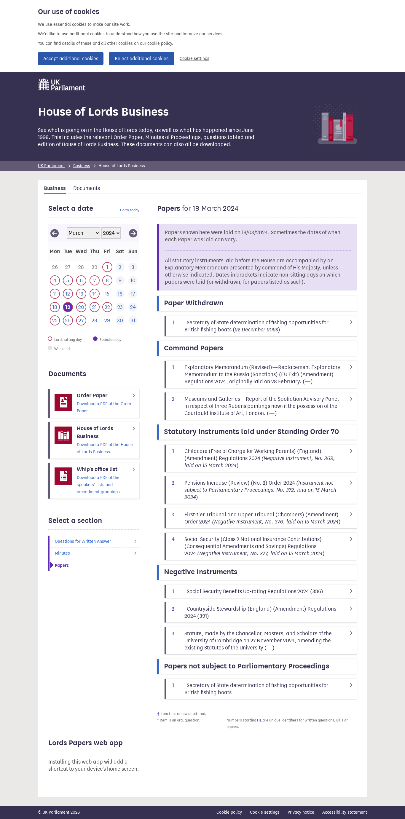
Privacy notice (301, 812)
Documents (86, 188)
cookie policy (159, 43)
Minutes (62, 553)
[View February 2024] (54, 233)
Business (81, 165)
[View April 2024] (133, 233)
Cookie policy (229, 812)
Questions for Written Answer (83, 541)
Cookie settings (194, 58)
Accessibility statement (344, 812)
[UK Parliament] (62, 84)
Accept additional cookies (70, 58)
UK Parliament (51, 165)
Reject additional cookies (141, 58)
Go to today (129, 210)
